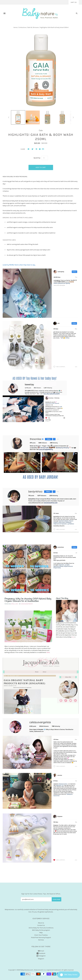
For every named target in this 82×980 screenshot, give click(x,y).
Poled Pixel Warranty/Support (41, 937)
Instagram (42, 956)
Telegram (41, 959)
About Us (41, 923)
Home (15, 27)
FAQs (41, 932)
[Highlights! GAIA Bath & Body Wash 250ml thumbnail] (18, 117)
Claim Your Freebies (41, 935)
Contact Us (41, 925)
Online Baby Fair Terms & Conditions (41, 928)
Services (41, 940)
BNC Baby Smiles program (41, 930)
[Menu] (4, 13)
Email (42, 951)
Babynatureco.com (26, 970)
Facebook (41, 953)
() (74, 2)
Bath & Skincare (33, 27)
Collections (22, 27)
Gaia (41, 130)
